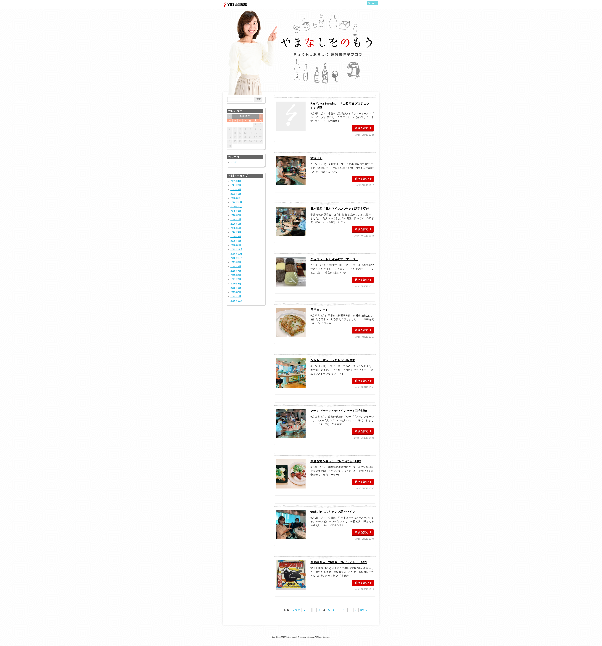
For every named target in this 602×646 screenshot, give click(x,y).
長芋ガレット (319, 309)
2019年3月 (235, 288)
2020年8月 (235, 215)
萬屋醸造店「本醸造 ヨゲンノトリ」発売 (338, 562)
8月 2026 (245, 116)
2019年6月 (235, 275)
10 (344, 610)
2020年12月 (236, 198)
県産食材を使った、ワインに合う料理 (335, 461)
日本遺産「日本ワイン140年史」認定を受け (339, 208)
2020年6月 (235, 224)
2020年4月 (235, 232)
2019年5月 (235, 279)
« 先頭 (296, 610)
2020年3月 (235, 236)
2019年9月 (235, 262)
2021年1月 (235, 194)
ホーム (371, 3)
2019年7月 (235, 271)
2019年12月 (236, 249)
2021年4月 (235, 181)
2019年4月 (235, 283)
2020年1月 (235, 245)
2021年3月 (235, 185)
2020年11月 (236, 202)
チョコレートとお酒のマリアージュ (334, 259)
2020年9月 (235, 211)
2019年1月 (235, 296)
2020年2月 (235, 241)
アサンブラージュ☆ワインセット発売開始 (338, 410)
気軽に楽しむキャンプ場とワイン (332, 511)
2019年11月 (236, 253)
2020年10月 (236, 206)
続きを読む (362, 128)
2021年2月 (235, 189)
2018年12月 (236, 300)
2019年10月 (236, 258)
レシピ (233, 162)
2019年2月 (235, 292)
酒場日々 (316, 158)
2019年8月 (235, 266)
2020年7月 (235, 219)
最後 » (363, 610)
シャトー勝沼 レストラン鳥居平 (332, 360)
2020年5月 (235, 228)
